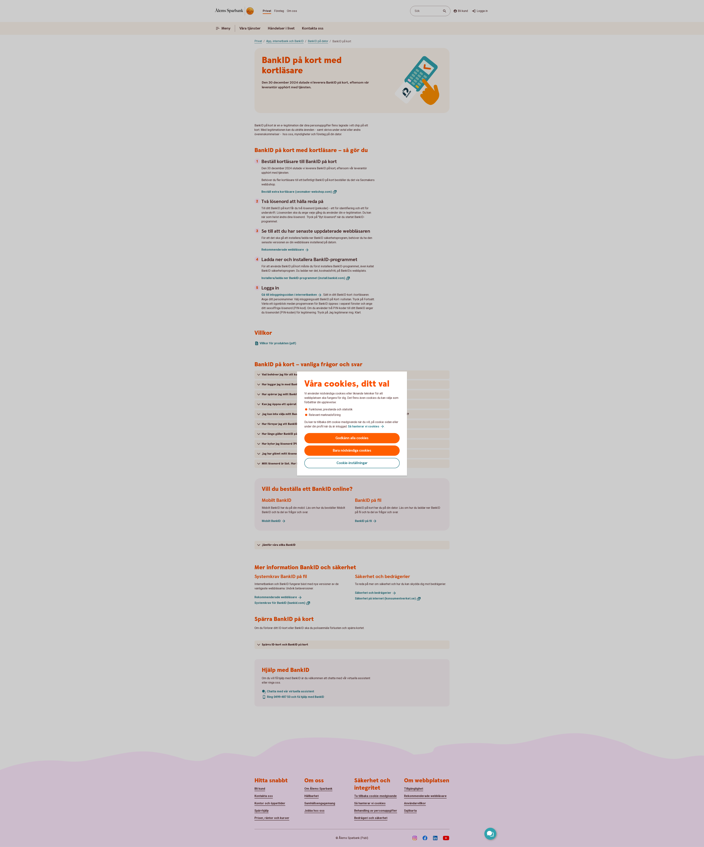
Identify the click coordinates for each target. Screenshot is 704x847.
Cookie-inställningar (352, 463)
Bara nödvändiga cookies (352, 450)
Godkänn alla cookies (352, 438)
